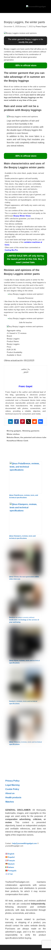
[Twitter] (28, 421)
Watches (9, 802)
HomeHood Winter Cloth (17, 441)
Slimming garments (30, 431)
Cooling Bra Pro (11, 250)
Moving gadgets (14, 431)
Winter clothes (13, 434)
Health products (13, 797)
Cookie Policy (12, 789)
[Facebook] (16, 421)
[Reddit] (34, 421)
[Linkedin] (10, 421)
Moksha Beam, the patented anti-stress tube (26, 437)
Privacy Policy (12, 781)
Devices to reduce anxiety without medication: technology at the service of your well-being (24, 620)
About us (10, 793)
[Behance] (40, 421)
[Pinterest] (22, 421)
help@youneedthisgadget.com (24, 843)
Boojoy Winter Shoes (22, 216)
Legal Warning (12, 785)
